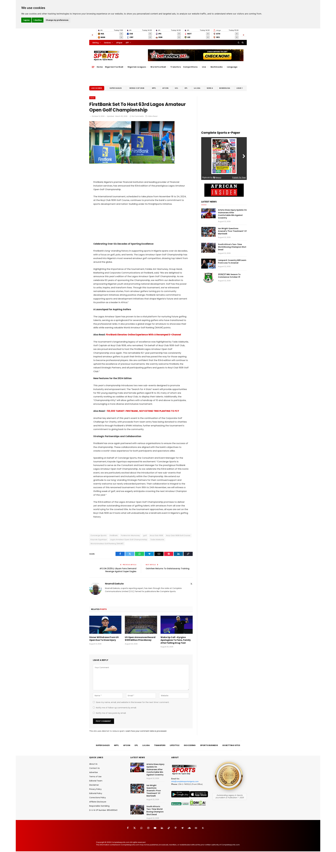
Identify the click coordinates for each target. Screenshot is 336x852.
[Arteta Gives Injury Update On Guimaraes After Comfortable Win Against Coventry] (208, 213)
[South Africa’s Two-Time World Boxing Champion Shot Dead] (208, 248)
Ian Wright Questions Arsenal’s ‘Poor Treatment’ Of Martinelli (232, 231)
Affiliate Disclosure (97, 801)
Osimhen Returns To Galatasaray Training (167, 568)
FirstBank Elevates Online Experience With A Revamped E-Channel (143, 334)
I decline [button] (38, 20)
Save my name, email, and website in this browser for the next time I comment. (132, 702)
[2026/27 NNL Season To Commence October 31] (208, 278)
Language (232, 67)
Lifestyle (174, 745)
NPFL (154, 88)
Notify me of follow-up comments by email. (116, 707)
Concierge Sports (98, 535)
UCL (176, 88)
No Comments (138, 116)
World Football (158, 67)
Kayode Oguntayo (99, 539)
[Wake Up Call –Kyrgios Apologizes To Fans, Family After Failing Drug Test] (177, 625)
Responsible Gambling (99, 806)
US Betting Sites (231, 745)
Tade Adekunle (157, 539)
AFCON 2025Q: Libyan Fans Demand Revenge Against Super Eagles (118, 570)
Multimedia (216, 67)
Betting (96, 42)
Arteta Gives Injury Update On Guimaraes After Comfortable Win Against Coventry (232, 214)
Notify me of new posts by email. (111, 713)
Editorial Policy (95, 793)
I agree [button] (26, 20)
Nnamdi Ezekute (114, 583)
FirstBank (114, 535)
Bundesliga (224, 88)
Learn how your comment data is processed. (146, 731)
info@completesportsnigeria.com (185, 781)
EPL (186, 88)
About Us (93, 764)
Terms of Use (95, 776)
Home (100, 67)
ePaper (119, 42)
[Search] (242, 42)
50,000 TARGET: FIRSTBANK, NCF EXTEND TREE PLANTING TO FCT (143, 411)
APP (127, 42)
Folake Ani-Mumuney (130, 535)
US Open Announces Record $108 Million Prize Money (140, 639)
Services (107, 42)
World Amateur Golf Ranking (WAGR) (107, 543)
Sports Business (209, 745)
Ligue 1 (240, 88)
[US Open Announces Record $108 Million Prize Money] (141, 625)
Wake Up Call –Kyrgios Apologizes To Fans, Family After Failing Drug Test (176, 640)
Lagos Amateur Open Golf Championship (128, 539)
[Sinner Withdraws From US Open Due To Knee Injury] (105, 625)
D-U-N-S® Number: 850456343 (103, 810)
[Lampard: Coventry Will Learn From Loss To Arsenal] (208, 264)
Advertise (93, 772)
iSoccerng (190, 745)
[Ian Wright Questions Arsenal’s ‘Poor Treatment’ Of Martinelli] (208, 232)
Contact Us (94, 768)
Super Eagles (116, 88)
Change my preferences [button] (57, 20)
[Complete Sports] (106, 55)
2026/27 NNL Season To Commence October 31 (229, 275)
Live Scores (96, 88)
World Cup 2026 (136, 88)
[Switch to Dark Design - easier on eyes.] (238, 42)
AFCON (165, 88)
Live (204, 67)
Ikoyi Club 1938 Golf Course (178, 535)
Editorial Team (95, 780)
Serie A (210, 88)
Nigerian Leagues (137, 67)
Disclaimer (94, 785)
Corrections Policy (97, 797)
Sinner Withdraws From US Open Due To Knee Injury (104, 639)
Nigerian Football (114, 67)
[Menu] (93, 67)
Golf (92, 98)
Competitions (190, 67)
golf (145, 535)
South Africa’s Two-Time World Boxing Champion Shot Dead (232, 247)
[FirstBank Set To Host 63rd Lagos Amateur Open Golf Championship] (132, 163)
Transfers (175, 67)
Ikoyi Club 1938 (156, 535)
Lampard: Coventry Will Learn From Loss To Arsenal (232, 261)
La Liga (197, 88)
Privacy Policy (95, 789)
